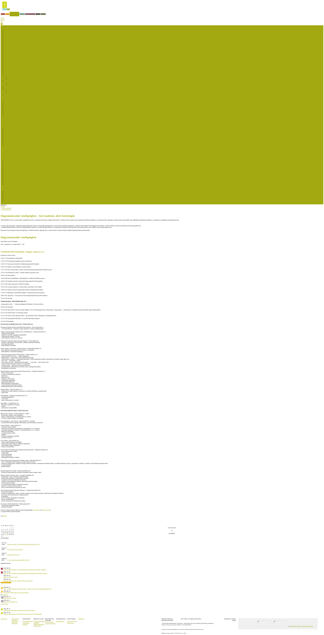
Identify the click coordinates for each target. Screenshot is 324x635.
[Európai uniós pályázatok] (4, 516)
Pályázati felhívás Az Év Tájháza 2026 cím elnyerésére (18, 581)
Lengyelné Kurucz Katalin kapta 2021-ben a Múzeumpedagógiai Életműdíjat (24, 167)
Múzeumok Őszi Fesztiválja (8, 26)
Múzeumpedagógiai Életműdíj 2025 (13, 163)
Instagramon (46, 510)
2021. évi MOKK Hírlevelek (11, 136)
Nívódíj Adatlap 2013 (10, 88)
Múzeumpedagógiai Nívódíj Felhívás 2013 (15, 86)
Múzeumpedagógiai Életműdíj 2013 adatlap (15, 183)
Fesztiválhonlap (60, 621)
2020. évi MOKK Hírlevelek (11, 137)
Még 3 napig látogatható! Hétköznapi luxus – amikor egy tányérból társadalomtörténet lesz (27, 589)
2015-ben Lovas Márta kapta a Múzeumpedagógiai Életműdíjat (21, 176)
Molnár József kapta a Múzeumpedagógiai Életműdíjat (18, 161)
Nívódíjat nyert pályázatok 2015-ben (14, 68)
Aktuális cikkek (5, 124)
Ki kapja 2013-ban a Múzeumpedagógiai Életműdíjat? (18, 181)
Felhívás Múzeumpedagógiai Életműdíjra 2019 (16, 172)
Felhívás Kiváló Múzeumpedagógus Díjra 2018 (16, 109)
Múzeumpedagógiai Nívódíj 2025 (13, 33)
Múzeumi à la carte (30, 14)
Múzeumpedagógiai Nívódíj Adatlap (17, 79)
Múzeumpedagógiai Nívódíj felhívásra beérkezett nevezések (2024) (22, 35)
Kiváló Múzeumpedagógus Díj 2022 (14, 104)
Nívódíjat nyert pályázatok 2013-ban (14, 80)
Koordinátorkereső (28, 621)
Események (4, 121)
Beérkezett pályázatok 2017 (11, 62)
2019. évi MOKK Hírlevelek (11, 139)
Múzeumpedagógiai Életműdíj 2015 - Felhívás (16, 178)
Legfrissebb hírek (5, 122)
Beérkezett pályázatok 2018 (11, 59)
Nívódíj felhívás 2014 (13, 77)
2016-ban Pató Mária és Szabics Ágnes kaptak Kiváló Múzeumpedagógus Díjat (25, 110)
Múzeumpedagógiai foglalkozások (39, 625)
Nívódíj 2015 (7, 71)
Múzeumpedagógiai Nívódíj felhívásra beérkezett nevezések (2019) (22, 54)
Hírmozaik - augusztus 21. (10, 602)
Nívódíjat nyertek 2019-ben (11, 53)
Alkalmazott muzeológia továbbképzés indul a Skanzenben (19, 610)
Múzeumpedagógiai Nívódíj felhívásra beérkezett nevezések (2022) (22, 41)
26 (5, 534)
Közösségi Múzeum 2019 (11, 199)
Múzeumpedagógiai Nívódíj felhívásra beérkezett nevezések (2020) (22, 50)
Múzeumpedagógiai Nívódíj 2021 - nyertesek (16, 44)
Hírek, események (14, 12)
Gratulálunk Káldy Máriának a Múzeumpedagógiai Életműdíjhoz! (21, 173)
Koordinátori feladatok (26, 623)
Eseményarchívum (72, 621)
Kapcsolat (43, 14)
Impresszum (4, 619)
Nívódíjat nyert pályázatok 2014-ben (14, 73)
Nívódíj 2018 (7, 57)
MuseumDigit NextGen (13, 555)
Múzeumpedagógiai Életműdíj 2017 (13, 175)
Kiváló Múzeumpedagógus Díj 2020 (14, 106)
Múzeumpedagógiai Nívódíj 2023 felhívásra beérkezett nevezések (21, 38)
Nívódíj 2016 (7, 67)
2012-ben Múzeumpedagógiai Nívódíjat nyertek (20, 91)
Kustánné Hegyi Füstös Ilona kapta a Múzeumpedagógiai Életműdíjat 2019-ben (25, 170)
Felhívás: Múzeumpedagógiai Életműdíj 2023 (16, 166)
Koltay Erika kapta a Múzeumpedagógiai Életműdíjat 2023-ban (21, 164)
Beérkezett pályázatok (13, 76)
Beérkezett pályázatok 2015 (11, 70)
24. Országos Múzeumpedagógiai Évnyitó (18, 560)
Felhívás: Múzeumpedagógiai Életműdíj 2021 (16, 169)
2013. (5, 145)
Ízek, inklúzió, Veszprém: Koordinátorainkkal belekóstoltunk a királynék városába (25, 573)
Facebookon (36, 510)
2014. (5, 143)
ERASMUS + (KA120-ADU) (9, 149)
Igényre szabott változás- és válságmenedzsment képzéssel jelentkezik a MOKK (24, 569)
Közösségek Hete (5, 151)
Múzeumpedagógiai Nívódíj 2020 (13, 51)
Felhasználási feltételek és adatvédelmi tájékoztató (15, 621)
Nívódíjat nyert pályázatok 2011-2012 (14, 89)
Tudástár (38, 14)
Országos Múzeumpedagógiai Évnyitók (11, 152)
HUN (2, 20)
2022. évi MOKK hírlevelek (11, 134)
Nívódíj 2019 (7, 56)
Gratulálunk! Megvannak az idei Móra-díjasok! (16, 592)
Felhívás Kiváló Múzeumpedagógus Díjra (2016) (17, 112)
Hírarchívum (70, 623)
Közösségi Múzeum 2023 (11, 194)
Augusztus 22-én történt (9, 598)
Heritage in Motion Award (10, 577)
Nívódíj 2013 (7, 82)
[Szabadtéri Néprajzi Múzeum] (6, 10)
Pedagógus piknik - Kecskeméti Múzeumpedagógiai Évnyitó (23, 544)
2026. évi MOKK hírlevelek (11, 128)
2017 (5, 142)
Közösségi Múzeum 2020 (11, 197)
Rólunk (7, 14)
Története (6, 94)
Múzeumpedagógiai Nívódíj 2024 (13, 36)
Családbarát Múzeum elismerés (9, 119)
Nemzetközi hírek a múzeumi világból (11, 157)
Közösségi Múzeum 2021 (11, 196)
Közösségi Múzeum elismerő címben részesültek (17, 191)
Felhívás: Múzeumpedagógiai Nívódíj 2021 (15, 47)
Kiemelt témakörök (50, 623)
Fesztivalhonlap (49, 622)
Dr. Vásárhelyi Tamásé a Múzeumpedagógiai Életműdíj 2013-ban (21, 179)
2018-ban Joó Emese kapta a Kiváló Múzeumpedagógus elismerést (22, 107)
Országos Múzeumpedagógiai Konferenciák (12, 154)
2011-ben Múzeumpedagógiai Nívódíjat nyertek (20, 92)
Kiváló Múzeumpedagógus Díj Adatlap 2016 (16, 113)
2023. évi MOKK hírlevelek (11, 133)
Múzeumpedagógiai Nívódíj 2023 (13, 39)
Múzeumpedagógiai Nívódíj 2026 (13, 30)
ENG (2, 22)
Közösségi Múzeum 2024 (11, 193)
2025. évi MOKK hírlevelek (11, 130)
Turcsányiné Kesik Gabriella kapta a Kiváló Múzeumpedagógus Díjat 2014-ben (25, 115)
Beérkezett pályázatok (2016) (12, 65)
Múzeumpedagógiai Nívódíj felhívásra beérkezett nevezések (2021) (22, 45)
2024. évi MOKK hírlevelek (11, 131)
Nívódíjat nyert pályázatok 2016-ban (14, 64)
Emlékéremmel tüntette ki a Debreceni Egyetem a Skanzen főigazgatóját (22, 614)
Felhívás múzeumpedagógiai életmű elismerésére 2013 (18, 184)
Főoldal (3, 14)
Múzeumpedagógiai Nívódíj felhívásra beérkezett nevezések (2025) (22, 32)
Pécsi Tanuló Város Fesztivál (15, 549)
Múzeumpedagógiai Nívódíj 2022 (13, 42)
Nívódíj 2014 (7, 74)
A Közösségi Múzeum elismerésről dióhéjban (16, 200)
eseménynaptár (5, 538)
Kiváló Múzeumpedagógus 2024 (13, 103)
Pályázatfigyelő (5, 155)
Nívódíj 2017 (7, 61)
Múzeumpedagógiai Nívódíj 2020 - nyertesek (16, 48)
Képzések (22, 14)
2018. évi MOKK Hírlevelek (11, 140)
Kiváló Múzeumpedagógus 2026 (13, 101)
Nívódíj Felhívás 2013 (13, 85)
